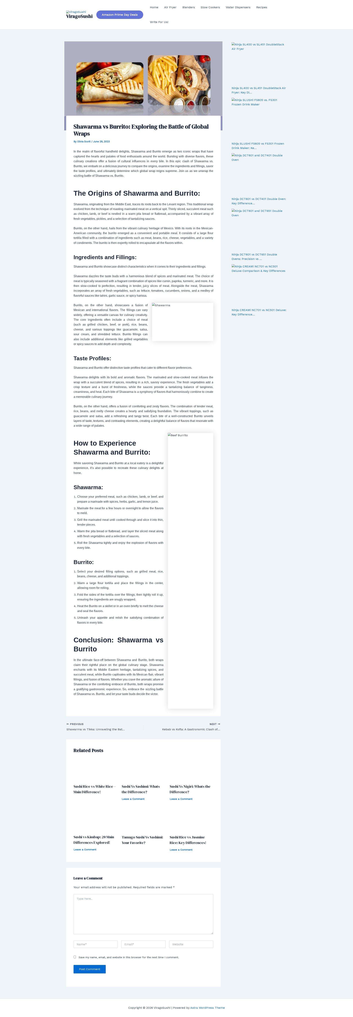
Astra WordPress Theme (207, 1007)
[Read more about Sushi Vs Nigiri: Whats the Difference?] (191, 769)
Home (154, 7)
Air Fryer (170, 7)
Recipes (261, 7)
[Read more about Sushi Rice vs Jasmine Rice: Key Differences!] (191, 820)
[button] (119, 14)
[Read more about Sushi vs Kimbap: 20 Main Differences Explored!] (95, 820)
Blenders (188, 7)
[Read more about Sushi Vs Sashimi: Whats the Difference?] (143, 769)
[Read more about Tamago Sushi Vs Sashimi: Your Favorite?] (143, 820)
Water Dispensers (238, 7)
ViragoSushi (79, 16)
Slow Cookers (210, 7)
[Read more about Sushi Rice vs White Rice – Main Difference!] (95, 769)
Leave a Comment (133, 798)
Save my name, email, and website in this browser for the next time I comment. (129, 957)
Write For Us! (159, 22)
